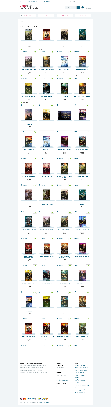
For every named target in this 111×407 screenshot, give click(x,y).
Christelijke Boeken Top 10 (81, 392)
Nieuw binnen (65, 15)
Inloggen (86, 1)
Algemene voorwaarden (44, 402)
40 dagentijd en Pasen (80, 365)
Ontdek (46, 15)
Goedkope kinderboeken (80, 372)
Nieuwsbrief (77, 382)
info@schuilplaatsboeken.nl (63, 380)
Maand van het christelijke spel (82, 367)
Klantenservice (79, 1)
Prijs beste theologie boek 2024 (82, 384)
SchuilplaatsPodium (79, 379)
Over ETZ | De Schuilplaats (81, 370)
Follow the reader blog (80, 380)
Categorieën (27, 15)
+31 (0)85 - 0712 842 (61, 379)
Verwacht (83, 15)
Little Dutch (77, 394)
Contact (72, 1)
